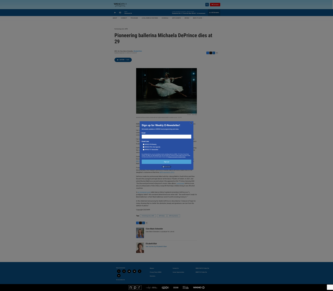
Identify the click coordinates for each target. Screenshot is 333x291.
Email (143, 132)
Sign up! (166, 162)
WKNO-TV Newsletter (151, 149)
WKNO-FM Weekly (151, 144)
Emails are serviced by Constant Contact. (177, 156)
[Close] (192, 123)
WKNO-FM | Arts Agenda (152, 147)
